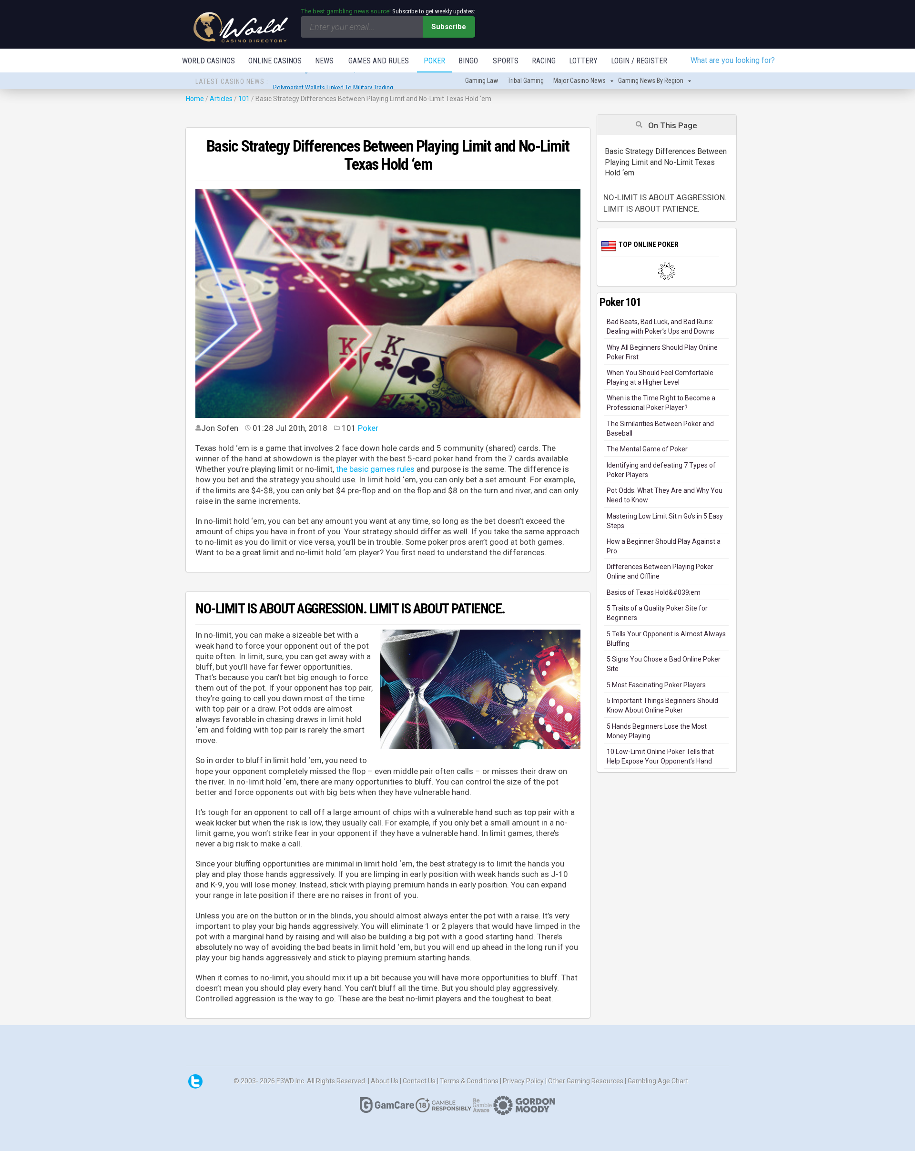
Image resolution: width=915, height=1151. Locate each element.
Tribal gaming (526, 80)
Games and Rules (378, 60)
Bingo (468, 60)
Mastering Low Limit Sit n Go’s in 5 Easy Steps (665, 521)
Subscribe (448, 26)
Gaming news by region (650, 80)
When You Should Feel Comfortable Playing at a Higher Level (660, 377)
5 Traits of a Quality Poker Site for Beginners (657, 612)
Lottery (583, 60)
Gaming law (481, 80)
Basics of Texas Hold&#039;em (654, 592)
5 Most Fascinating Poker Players (656, 685)
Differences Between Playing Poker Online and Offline (660, 571)
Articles (222, 98)
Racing (544, 60)
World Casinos (208, 60)
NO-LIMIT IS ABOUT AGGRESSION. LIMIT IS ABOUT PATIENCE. (665, 203)
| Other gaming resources (585, 1080)
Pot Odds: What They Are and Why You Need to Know (664, 495)
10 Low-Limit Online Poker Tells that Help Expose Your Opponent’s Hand (660, 756)
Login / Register (639, 60)
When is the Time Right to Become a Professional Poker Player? (661, 402)
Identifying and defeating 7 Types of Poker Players (661, 470)
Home (195, 98)
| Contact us (418, 1080)
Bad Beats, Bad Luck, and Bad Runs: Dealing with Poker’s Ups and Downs (660, 326)
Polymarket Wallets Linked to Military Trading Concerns (347, 81)
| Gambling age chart (656, 1080)
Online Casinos (275, 60)
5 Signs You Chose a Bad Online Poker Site (664, 663)
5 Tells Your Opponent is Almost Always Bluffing (666, 638)
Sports (505, 60)
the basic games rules (375, 469)
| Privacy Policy (522, 1080)
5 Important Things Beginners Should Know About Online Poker (662, 705)
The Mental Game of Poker (647, 449)
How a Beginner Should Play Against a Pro (664, 546)
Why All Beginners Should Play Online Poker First (662, 352)
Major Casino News (579, 80)
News (324, 60)
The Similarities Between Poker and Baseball (660, 428)
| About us (384, 1080)
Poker (434, 60)
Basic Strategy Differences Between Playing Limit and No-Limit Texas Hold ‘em (666, 162)
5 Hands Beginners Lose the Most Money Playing (657, 731)
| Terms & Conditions (468, 1080)
